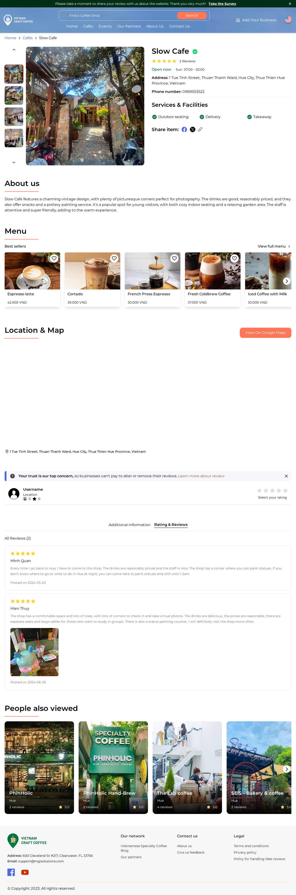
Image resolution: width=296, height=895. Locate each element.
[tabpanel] (148, 613)
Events (105, 26)
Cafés (88, 26)
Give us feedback (190, 852)
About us (155, 26)
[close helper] (286, 476)
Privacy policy (245, 852)
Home (72, 26)
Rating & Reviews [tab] (171, 524)
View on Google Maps (265, 332)
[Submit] (64, 15)
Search (192, 15)
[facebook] (11, 872)
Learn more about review (201, 476)
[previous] (14, 49)
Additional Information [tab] (130, 525)
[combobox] (134, 15)
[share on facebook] (184, 129)
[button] (285, 490)
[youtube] (25, 872)
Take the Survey (222, 4)
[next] (14, 162)
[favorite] (54, 258)
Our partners (129, 26)
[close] (290, 3)
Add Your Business (259, 20)
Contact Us (179, 26)
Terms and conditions (251, 846)
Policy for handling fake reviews (259, 859)
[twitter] (192, 129)
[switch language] (288, 20)
